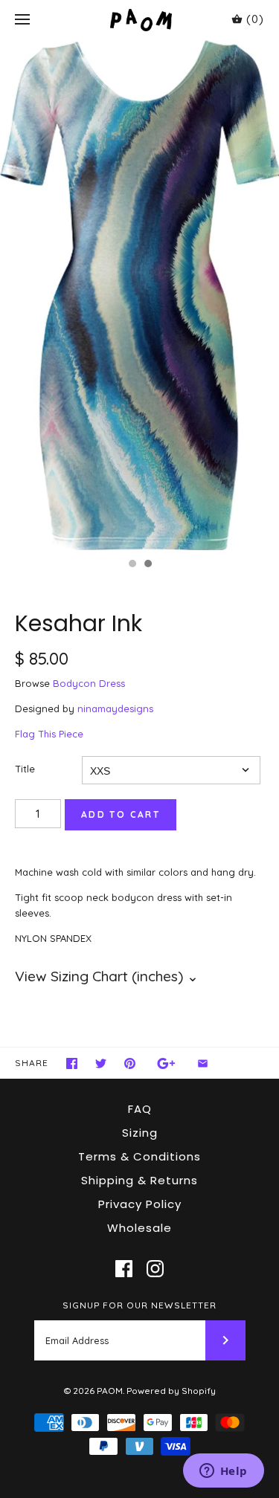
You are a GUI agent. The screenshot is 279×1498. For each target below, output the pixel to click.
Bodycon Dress (89, 683)
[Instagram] (155, 1268)
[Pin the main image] (129, 1063)
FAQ (140, 1109)
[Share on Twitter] (100, 1063)
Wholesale (139, 1228)
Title (25, 769)
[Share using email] (202, 1063)
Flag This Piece (49, 734)
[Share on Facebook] (71, 1063)
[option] (139, 295)
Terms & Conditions (139, 1156)
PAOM (110, 1390)
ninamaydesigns (115, 708)
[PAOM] (139, 19)
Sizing (140, 1132)
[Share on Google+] (166, 1063)
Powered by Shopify (171, 1390)
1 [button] (131, 565)
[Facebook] (123, 1268)
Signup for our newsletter (139, 1305)
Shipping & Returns (139, 1180)
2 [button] (147, 565)
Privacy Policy (140, 1204)
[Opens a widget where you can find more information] (223, 1472)
